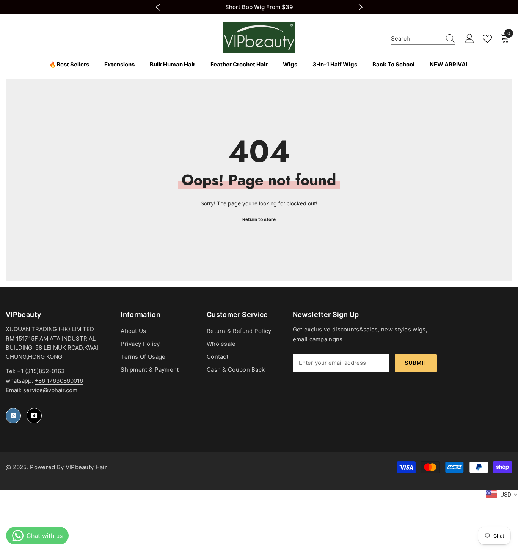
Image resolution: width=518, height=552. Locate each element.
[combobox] (416, 38)
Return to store (259, 219)
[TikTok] (34, 415)
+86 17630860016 (59, 380)
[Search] (423, 39)
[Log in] (469, 38)
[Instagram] (13, 415)
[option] (259, 7)
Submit (416, 362)
